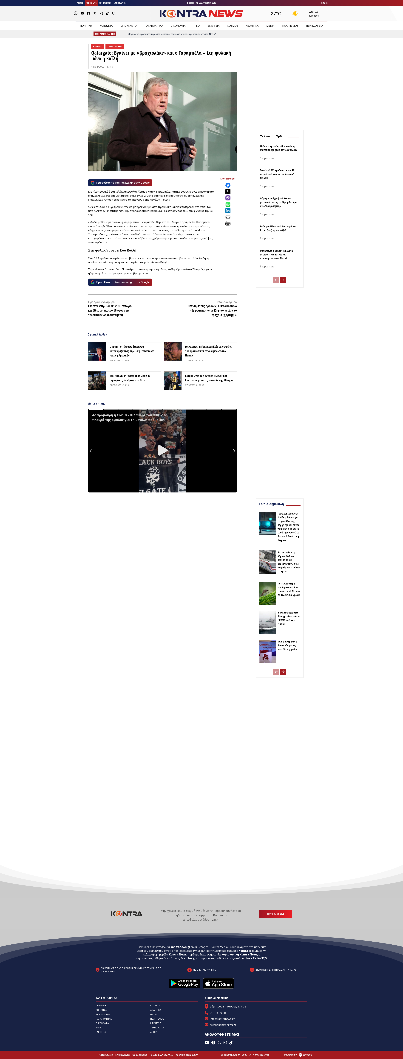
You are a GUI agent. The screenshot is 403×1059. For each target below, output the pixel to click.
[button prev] (276, 280)
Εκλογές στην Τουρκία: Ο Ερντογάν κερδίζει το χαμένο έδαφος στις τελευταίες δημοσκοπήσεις (110, 310)
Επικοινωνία (119, 2)
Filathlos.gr (188, 958)
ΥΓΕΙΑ (196, 25)
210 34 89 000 (218, 1013)
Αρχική (80, 2)
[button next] (283, 280)
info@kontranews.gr (222, 1019)
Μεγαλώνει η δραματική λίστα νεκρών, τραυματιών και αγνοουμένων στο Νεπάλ (208, 351)
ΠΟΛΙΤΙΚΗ (86, 25)
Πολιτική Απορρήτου (161, 1054)
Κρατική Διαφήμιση (187, 1054)
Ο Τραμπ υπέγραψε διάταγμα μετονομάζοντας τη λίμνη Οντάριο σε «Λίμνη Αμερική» (132, 351)
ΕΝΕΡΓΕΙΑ (213, 25)
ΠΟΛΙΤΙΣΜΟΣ (290, 25)
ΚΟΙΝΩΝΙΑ (106, 25)
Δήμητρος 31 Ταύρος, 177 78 (228, 1006)
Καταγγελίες (105, 2)
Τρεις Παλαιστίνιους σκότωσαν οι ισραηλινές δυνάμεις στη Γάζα (130, 378)
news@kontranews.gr (223, 1025)
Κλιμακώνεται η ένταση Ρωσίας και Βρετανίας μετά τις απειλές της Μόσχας (209, 378)
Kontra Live (91, 2)
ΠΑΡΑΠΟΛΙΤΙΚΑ (154, 25)
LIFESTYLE (155, 1023)
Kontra (243, 950)
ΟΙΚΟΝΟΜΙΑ (178, 25)
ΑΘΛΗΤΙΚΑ (252, 25)
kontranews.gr (180, 947)
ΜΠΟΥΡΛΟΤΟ (128, 25)
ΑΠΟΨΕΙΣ (155, 1031)
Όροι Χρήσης (139, 1054)
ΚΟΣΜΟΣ (232, 25)
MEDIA (270, 25)
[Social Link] (75, 13)
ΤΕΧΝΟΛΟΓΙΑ (157, 1027)
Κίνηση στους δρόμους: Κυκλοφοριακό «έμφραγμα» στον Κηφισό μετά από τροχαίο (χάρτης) (212, 310)
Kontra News (177, 954)
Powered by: (294, 1054)
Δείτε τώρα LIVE (275, 913)
